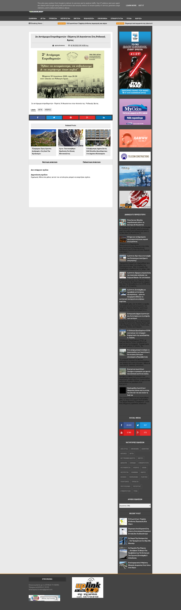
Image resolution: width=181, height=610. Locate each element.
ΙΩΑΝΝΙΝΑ (32, 18)
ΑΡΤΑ (43, 18)
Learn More (131, 5)
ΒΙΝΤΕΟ (76, 18)
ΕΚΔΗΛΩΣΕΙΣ (88, 18)
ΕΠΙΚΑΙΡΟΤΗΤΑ (116, 18)
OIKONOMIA (135, 449)
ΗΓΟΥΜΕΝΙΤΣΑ (125, 467)
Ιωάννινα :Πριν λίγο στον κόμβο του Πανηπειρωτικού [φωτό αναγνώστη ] (139, 258)
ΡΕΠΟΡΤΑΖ (137, 486)
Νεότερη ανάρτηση (49, 162)
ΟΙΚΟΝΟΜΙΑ (102, 18)
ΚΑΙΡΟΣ (138, 18)
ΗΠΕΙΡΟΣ (48, 110)
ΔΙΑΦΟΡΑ (124, 463)
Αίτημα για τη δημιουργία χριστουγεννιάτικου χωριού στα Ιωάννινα (137, 239)
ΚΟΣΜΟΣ (123, 477)
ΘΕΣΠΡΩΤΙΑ (65, 18)
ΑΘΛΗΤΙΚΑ (145, 449)
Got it (141, 5)
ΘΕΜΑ (144, 467)
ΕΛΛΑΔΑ (133, 463)
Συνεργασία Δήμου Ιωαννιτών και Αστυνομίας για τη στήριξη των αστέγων (138, 316)
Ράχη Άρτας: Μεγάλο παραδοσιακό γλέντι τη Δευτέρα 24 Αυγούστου (135, 222)
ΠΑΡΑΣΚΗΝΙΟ (133, 477)
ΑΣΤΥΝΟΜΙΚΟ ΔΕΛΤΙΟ (128, 458)
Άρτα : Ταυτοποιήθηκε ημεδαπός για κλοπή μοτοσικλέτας (67, 151)
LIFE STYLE (124, 449)
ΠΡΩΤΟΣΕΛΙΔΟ (125, 486)
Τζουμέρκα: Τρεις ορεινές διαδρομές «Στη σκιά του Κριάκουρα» (41, 151)
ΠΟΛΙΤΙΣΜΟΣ (125, 481)
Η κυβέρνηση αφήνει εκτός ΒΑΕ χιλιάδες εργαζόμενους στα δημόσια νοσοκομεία (96, 151)
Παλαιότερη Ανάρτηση (91, 162)
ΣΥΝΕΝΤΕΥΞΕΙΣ (126, 491)
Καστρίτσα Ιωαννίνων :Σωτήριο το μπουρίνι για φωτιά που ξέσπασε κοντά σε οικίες (138, 371)
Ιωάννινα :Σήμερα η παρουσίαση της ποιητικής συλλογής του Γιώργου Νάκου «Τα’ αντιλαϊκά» (139, 275)
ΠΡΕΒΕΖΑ (52, 18)
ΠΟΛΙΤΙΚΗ (144, 477)
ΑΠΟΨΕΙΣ (124, 453)
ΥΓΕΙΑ (129, 18)
